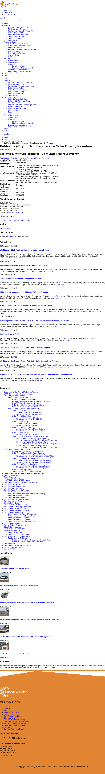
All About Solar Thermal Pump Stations (30, 429)
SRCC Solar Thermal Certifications (25, 407)
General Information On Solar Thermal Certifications (31, 401)
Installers (11, 64)
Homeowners (13, 60)
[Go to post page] (4, 564)
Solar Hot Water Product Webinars (16, 490)
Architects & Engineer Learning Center (22, 49)
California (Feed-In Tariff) (9, 334)
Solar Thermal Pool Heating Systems (25, 464)
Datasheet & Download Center (19, 46)
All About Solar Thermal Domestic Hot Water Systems (35, 455)
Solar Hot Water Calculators (18, 44)
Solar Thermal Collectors (21, 410)
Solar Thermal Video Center (14, 512)
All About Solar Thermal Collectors (29, 412)
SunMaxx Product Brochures (18, 534)
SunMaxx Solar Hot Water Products (17, 536)
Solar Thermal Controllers (21, 416)
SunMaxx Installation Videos (18, 518)
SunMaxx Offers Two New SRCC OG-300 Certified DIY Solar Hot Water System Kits (26, 637)
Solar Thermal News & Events (15, 508)
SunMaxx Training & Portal (14, 729)
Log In (6, 134)
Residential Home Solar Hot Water (16, 722)
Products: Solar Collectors (17, 538)
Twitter (10, 220)
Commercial (12, 62)
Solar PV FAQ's (9, 549)
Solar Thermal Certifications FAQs (20, 398)
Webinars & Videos (15, 47)
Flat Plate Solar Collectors (17, 29)
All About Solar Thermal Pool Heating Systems (33, 466)
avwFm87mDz (7, 158)
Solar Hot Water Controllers (18, 35)
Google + (23, 220)
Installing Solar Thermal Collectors (29, 414)
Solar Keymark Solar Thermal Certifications (28, 405)
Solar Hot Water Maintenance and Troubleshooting (26, 494)
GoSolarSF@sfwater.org (14, 212)
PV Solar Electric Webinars (14, 479)
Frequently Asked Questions (14, 396)
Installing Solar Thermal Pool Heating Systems (33, 468)
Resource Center (10, 42)
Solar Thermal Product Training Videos (22, 516)
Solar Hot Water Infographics (14, 486)
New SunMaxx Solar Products (15, 475)
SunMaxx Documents (12, 531)
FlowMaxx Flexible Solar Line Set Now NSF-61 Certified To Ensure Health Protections (27, 602)
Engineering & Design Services (19, 71)
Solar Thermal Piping (16, 36)
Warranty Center (14, 55)
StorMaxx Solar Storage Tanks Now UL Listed (14, 654)
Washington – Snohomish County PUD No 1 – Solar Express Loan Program (29, 361)
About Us (7, 11)
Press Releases (10, 477)
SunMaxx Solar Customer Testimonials (22, 521)
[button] (2, 18)
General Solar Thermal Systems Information (28, 451)
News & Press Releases (17, 53)
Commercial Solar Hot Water (14, 725)
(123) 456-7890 (9, 14)
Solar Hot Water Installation (14, 488)
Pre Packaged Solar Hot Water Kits (21, 31)
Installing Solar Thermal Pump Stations (30, 431)
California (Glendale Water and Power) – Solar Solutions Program (25, 347)
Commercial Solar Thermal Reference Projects (21, 392)
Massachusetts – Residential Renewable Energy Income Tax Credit (26, 305)
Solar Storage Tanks (15, 33)
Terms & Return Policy (12, 712)
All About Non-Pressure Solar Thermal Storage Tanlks (40, 444)
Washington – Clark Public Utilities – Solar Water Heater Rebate (24, 250)
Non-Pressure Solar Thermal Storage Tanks (32, 442)
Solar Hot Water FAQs (12, 484)
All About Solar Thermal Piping (27, 423)
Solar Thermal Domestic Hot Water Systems (28, 453)
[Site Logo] (10, 7)
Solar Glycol (12, 40)
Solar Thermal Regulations (22, 470)
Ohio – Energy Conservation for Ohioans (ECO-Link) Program (24, 292)
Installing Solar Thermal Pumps (27, 434)
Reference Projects (15, 51)
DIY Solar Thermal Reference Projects (18, 394)
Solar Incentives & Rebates (23, 158)
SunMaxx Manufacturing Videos (19, 519)
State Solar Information (12, 527)
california (37, 158)
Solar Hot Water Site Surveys (18, 495)
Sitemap (7, 727)
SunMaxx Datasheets (16, 532)
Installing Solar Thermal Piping (27, 425)
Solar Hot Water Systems (17, 497)
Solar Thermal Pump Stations (23, 427)
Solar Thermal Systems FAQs (19, 449)
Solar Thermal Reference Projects (16, 510)
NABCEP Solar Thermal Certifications (26, 403)
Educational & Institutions (17, 70)
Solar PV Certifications (12, 547)
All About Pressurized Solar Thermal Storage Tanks (39, 447)
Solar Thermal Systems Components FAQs (23, 409)
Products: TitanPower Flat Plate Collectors (27, 542)
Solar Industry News (11, 503)
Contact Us (8, 12)
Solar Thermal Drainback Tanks (15, 505)
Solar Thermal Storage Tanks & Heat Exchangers (30, 436)
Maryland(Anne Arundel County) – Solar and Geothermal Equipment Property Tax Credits (34, 321)
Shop (6, 73)
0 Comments (45, 158)
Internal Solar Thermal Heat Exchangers (31, 438)
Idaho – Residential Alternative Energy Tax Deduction (20, 279)
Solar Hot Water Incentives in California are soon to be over (19, 585)
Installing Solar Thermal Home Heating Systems (33, 462)
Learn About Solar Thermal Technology (22, 514)
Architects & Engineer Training (15, 723)
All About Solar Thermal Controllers (29, 418)
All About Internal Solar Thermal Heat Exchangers (39, 440)
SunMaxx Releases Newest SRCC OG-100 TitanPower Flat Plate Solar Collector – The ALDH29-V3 (30, 619)
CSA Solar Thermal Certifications (24, 399)
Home (6, 23)
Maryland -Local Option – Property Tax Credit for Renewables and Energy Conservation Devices (37, 374)
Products (7, 25)
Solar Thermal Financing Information (17, 507)
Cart (5, 75)
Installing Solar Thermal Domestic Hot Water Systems (35, 457)
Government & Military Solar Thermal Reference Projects (24, 473)
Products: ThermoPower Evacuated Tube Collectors (31, 540)
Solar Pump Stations (15, 38)
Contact (7, 709)
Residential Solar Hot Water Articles (17, 481)
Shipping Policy (10, 718)
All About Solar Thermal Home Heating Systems (33, 460)
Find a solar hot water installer (23, 68)
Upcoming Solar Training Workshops (17, 545)
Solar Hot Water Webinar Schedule (17, 499)
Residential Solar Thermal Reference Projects (21, 483)
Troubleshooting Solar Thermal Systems (27, 471)
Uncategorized (9, 544)
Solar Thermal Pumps (20, 433)
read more (22, 258)
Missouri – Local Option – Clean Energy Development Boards (24, 265)
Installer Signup (18, 66)
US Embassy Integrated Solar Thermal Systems (15, 568)
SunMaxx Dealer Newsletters (14, 529)
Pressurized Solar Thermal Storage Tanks (31, 446)
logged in (12, 236)
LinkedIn (16, 220)
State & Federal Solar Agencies (15, 525)
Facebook (3, 220)
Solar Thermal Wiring (12, 523)
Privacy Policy (9, 714)
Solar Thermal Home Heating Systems (26, 458)
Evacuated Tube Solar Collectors (20, 27)
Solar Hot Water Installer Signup (15, 720)
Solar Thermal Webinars (13, 716)
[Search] (20, 20)
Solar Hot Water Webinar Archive (16, 492)
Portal (10, 57)
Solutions (7, 59)
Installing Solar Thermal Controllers (29, 420)
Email (29, 220)
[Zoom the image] (52, 692)
